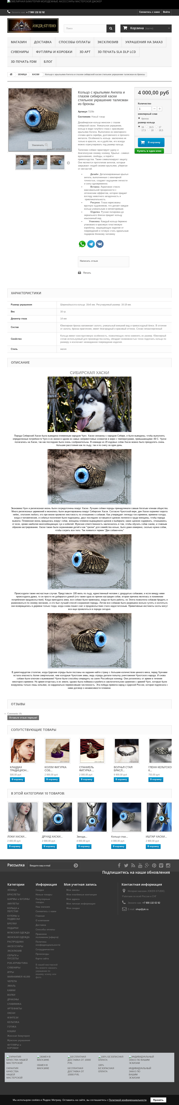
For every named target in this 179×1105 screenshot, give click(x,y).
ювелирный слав (148, 114)
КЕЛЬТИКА (13, 1022)
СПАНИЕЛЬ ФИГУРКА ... (86, 769)
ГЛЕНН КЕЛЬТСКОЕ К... (160, 769)
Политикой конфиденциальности (127, 1100)
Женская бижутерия (18, 1036)
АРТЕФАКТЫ (14, 1008)
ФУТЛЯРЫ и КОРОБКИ (54, 52)
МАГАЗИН (19, 42)
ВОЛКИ (11, 995)
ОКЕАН (11, 1013)
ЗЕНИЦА (12, 890)
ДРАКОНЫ (13, 999)
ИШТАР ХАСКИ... (156, 836)
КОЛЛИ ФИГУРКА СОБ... (55, 769)
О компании (42, 920)
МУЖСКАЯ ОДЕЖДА (18, 932)
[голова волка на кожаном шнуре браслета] (127, 751)
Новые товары (44, 894)
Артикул (82, 111)
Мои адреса (73, 899)
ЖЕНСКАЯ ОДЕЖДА (18, 937)
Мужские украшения (18, 1040)
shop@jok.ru (142, 909)
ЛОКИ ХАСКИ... (16, 836)
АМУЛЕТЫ (13, 903)
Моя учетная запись (80, 884)
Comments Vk (14, 713)
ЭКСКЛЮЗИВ (108, 42)
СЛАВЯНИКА (14, 1004)
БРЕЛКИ (12, 923)
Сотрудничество (45, 949)
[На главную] (11, 74)
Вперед (68, 163)
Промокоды (42, 954)
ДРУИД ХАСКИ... (52, 836)
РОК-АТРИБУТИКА (17, 963)
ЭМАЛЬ (11, 986)
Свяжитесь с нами (149, 12)
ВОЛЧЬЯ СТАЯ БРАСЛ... (123, 769)
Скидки (40, 890)
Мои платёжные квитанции (81, 894)
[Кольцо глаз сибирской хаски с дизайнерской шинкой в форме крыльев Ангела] (126, 817)
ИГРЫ (10, 972)
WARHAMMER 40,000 (18, 976)
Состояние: (84, 116)
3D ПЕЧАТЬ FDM (24, 61)
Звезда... (82, 836)
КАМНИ (11, 990)
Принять (158, 1100)
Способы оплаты (74, 42)
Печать (87, 272)
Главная (40, 916)
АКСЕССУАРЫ (15, 946)
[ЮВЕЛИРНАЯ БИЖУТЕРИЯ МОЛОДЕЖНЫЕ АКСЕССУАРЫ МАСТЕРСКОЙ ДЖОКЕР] (89, 4)
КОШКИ (11, 1031)
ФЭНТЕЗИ (12, 1017)
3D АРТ (85, 52)
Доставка (43, 42)
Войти (166, 12)
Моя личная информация (80, 903)
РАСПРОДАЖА (15, 941)
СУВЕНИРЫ (20, 52)
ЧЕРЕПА (12, 981)
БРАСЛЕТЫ (13, 894)
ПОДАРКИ (12, 928)
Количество (144, 103)
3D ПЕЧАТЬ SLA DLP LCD (117, 52)
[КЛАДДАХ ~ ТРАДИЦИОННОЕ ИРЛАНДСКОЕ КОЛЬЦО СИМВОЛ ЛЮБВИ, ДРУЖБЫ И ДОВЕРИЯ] (23, 751)
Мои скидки (73, 908)
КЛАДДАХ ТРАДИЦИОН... (19, 769)
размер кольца (146, 122)
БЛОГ (48, 61)
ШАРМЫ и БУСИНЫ (18, 899)
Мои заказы (73, 890)
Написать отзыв (89, 261)
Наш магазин (43, 907)
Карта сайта (42, 958)
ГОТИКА (11, 1026)
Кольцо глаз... (119, 836)
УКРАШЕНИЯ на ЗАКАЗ (144, 42)
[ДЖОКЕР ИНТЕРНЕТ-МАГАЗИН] (33, 25)
